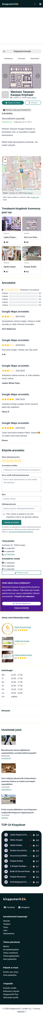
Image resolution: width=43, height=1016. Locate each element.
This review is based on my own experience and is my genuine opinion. (22, 515)
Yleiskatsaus (8, 58)
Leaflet (18, 190)
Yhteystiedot (34, 58)
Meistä (6, 946)
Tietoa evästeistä (10, 953)
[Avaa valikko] (40, 4)
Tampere (6, 924)
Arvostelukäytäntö (11, 949)
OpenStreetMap (28, 189)
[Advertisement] (21, 25)
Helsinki (6, 921)
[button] (21, 171)
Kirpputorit (4, 818)
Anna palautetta (9, 959)
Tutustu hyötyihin (21, 608)
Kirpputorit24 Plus (10, 994)
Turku (5, 927)
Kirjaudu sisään (9, 988)
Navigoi (33, 97)
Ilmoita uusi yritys (10, 972)
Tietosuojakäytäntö (11, 956)
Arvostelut (21, 58)
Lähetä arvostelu (11, 522)
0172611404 (9, 554)
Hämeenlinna (8, 933)
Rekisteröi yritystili (11, 991)
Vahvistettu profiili (10, 997)
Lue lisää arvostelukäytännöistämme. (21, 532)
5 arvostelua (7, 113)
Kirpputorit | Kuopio (22, 51)
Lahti (5, 930)
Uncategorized (6, 758)
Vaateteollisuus (6, 789)
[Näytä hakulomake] (35, 4)
